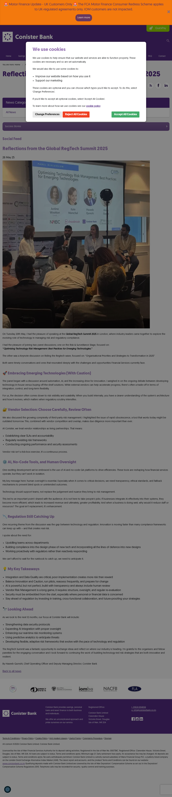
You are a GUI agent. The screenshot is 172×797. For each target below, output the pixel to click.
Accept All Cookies (125, 114)
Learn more (83, 17)
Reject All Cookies (76, 114)
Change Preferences (47, 114)
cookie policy (93, 106)
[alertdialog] (86, 12)
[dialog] (86, 82)
